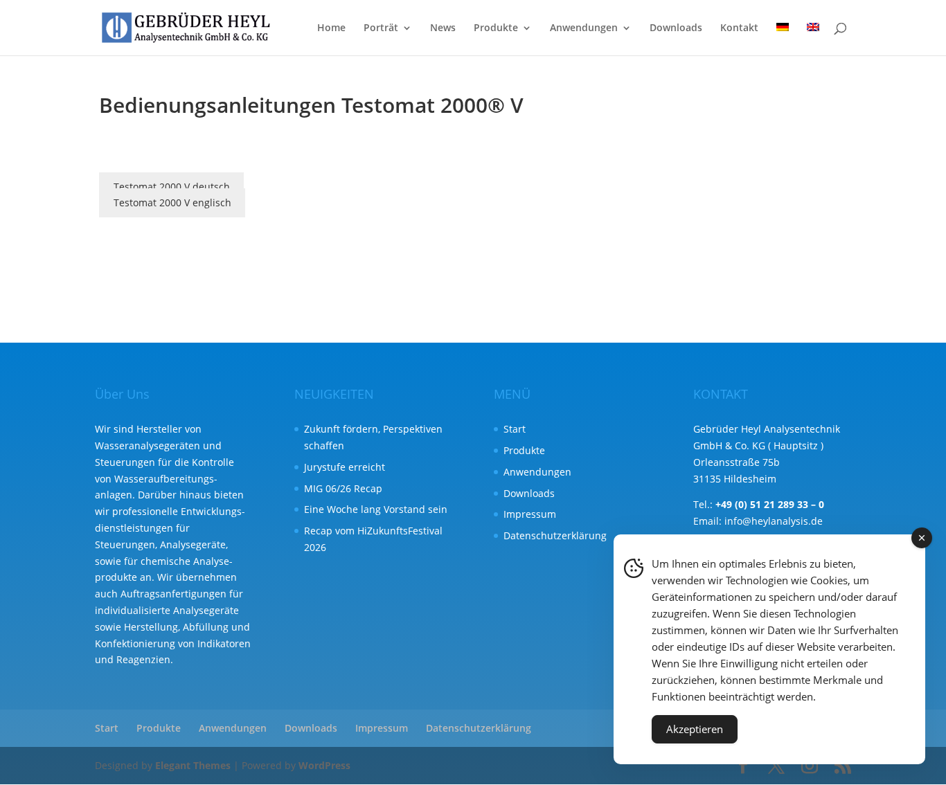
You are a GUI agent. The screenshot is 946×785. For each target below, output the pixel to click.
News (443, 28)
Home (331, 28)
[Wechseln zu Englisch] (813, 39)
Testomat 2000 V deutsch (172, 186)
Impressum (529, 514)
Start (514, 428)
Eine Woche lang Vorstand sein (375, 509)
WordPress (324, 765)
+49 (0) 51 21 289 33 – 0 (769, 504)
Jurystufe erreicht (344, 466)
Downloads (676, 28)
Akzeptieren (694, 729)
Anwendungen (584, 28)
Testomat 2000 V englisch (172, 203)
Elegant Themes (193, 765)
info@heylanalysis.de (773, 520)
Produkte (496, 28)
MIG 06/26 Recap (343, 488)
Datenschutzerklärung (555, 535)
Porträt (381, 28)
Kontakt (739, 28)
